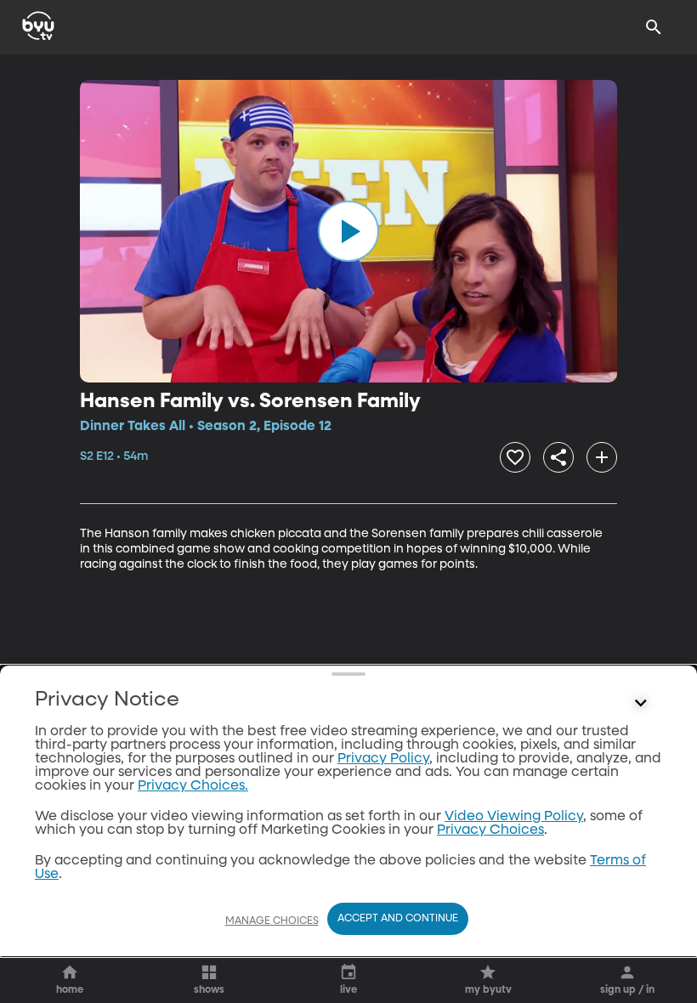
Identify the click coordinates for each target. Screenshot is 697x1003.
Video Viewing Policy (514, 817)
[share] (558, 457)
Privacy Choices (490, 830)
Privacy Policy (383, 759)
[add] (601, 457)
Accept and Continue (397, 919)
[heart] (515, 457)
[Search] (653, 27)
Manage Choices (272, 921)
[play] (348, 231)
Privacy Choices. (193, 786)
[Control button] (641, 704)
